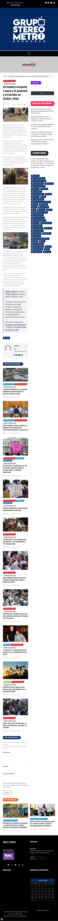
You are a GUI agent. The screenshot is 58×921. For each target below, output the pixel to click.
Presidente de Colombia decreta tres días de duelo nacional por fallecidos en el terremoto (15, 616)
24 (32, 898)
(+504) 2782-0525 (40, 858)
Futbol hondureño (38, 215)
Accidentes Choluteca (38, 178)
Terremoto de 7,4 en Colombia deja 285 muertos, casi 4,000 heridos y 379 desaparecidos (14, 541)
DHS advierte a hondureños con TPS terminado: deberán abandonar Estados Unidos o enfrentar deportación (15, 469)
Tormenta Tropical (38, 246)
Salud (42, 241)
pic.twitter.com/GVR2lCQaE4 (15, 325)
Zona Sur (47, 252)
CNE (44, 196)
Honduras (35, 223)
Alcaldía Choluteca (38, 183)
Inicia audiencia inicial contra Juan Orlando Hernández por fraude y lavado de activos (14, 580)
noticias (8, 103)
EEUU (50, 210)
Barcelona (35, 189)
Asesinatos (49, 183)
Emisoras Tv (15, 919)
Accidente (35, 175)
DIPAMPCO (44, 204)
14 (46, 893)
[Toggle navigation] (29, 53)
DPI (34, 210)
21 (46, 896)
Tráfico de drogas (37, 249)
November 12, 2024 (12, 330)
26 (39, 898)
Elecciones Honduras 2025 (40, 212)
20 (42, 896)
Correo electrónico (9, 774)
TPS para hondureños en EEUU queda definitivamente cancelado (15, 509)
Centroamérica (37, 191)
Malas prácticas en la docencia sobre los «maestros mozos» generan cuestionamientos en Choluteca (42, 142)
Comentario (6, 752)
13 (42, 893)
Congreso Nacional (38, 199)
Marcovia (48, 228)
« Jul (42, 904)
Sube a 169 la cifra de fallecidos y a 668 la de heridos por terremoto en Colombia (15, 725)
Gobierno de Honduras (39, 220)
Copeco (35, 204)
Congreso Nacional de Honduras (41, 202)
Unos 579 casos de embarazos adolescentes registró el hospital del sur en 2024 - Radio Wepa (42, 161)
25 (35, 898)
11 (35, 893)
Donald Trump (44, 207)
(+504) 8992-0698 (41, 860)
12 (39, 893)
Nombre (6, 766)
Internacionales (37, 225)
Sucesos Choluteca (38, 244)
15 (49, 893)
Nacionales (47, 233)
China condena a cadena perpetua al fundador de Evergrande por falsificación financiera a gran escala (15, 427)
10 (32, 893)
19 (39, 896)
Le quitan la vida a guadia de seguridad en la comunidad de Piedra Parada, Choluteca (42, 126)
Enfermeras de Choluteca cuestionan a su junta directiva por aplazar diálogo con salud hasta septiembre (42, 134)
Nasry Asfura (36, 236)
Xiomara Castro (37, 252)
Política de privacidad (42, 912)
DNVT (34, 207)
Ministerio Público (38, 231)
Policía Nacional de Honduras (40, 238)
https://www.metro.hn (20, 351)
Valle (47, 249)
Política (35, 241)
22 (49, 896)
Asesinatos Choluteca (38, 186)
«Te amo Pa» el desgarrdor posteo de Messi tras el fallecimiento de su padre (15, 652)
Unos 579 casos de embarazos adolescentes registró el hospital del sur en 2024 (42, 165)
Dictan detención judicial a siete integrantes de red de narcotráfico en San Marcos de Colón (41, 119)
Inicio (5, 76)
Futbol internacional (38, 217)
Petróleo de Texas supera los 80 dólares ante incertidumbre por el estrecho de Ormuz (14, 689)
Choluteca (35, 196)
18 (35, 896)
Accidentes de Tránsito (39, 181)
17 (32, 896)
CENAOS (45, 189)
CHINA (7, 338)
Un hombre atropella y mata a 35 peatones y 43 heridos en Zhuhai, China (28, 76)
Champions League (38, 194)
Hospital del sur (47, 223)
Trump (48, 246)
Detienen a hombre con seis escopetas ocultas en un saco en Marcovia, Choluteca (41, 826)
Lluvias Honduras (37, 228)
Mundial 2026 (36, 233)
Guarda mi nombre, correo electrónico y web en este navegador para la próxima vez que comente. (15, 785)
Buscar (35, 83)
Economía (41, 210)
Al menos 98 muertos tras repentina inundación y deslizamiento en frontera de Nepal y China (15, 391)
